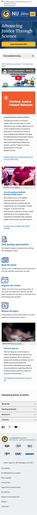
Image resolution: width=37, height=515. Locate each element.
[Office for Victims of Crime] (18, 455)
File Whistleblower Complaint (11, 473)
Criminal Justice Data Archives (16, 117)
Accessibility (5, 468)
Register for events (18, 279)
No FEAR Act (5, 492)
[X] (10, 427)
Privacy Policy (5, 482)
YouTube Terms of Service (13, 64)
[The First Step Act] (18, 334)
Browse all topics (18, 305)
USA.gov (4, 502)
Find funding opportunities (18, 238)
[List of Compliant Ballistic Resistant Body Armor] (18, 178)
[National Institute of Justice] (30, 447)
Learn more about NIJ (18, 44)
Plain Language (6, 478)
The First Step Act (11, 348)
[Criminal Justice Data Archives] (18, 103)
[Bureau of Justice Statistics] (18, 448)
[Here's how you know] (18, 3)
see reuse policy (14, 187)
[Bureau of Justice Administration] (7, 447)
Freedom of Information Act (10, 497)
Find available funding (12, 56)
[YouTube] (16, 427)
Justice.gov (5, 506)
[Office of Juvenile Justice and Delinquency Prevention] (7, 455)
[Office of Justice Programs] (6, 14)
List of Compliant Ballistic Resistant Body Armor (15, 193)
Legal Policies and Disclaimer (11, 487)
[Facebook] (4, 427)
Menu (32, 14)
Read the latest (18, 259)
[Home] (20, 14)
